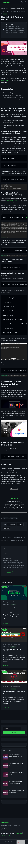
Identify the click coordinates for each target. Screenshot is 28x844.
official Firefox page (11, 200)
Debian (6, 8)
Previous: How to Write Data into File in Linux (14, 537)
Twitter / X (12, 524)
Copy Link (6, 528)
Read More (5, 623)
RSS (5, 828)
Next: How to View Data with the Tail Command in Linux (13, 541)
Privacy (4, 835)
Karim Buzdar (15, 11)
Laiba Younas (17, 601)
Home (2, 8)
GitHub (20, 524)
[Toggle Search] (22, 2)
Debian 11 (6, 518)
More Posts (7, 572)
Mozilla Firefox (5, 80)
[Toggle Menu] (25, 2)
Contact (9, 835)
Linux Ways (19, 833)
